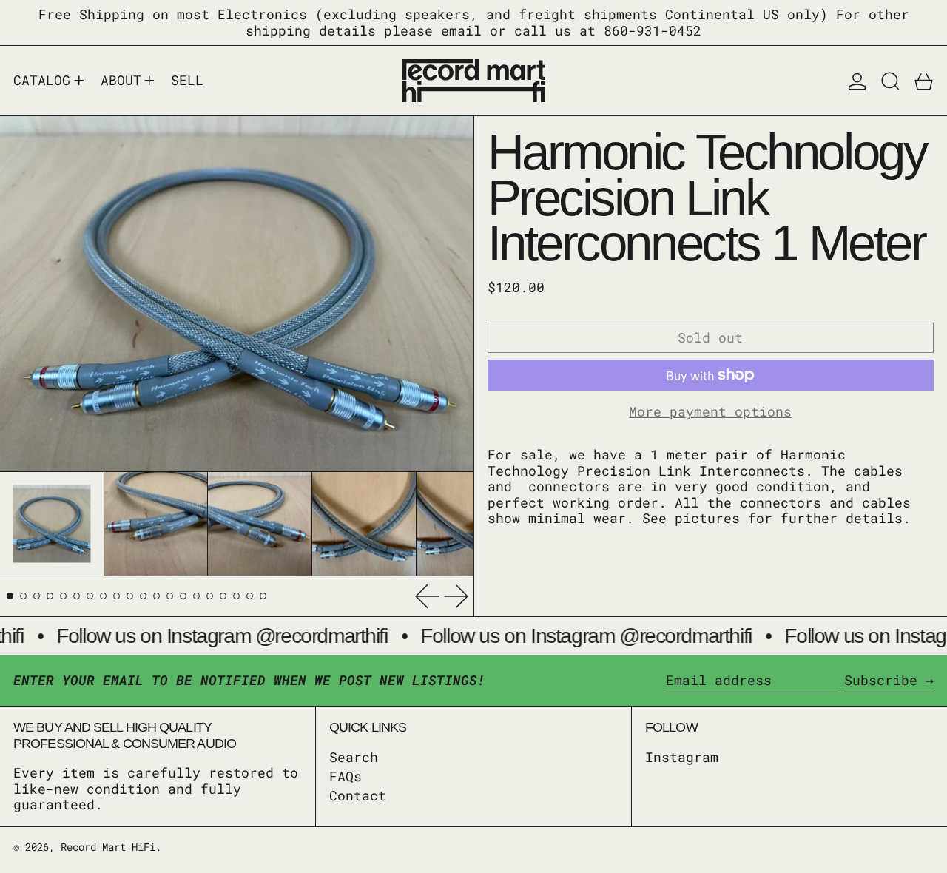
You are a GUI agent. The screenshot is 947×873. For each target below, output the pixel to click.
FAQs (345, 776)
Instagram (681, 757)
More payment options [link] (710, 412)
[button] (890, 80)
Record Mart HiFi (108, 847)
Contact (357, 795)
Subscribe (880, 680)
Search (353, 757)
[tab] (10, 596)
